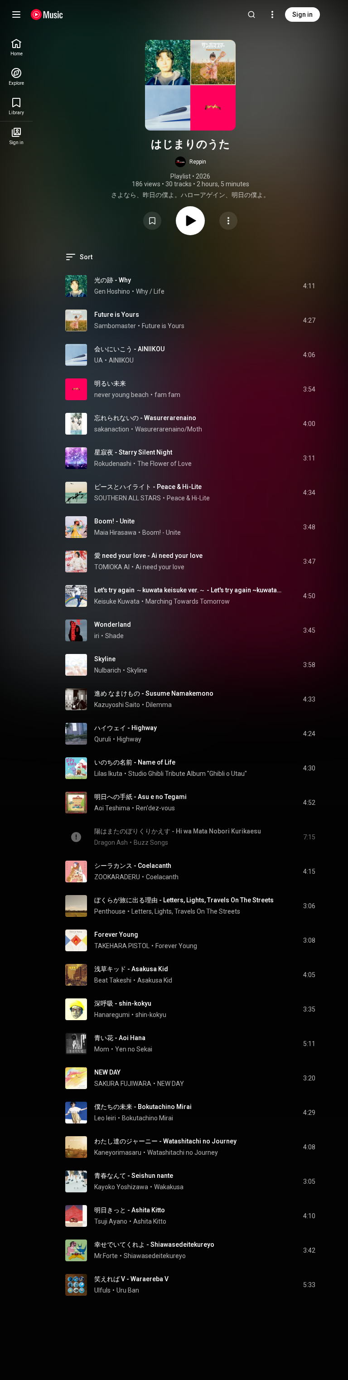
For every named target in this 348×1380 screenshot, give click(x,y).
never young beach (121, 394)
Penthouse (110, 911)
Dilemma (159, 704)
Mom (101, 1049)
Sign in (302, 14)
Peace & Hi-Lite (188, 498)
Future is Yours (116, 314)
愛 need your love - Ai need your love (148, 555)
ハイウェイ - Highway (125, 727)
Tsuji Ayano (110, 1221)
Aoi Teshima (112, 808)
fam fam (167, 394)
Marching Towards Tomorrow (187, 601)
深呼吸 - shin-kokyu (122, 1003)
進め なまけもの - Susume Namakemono (153, 693)
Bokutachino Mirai (147, 1118)
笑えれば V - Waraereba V (131, 1279)
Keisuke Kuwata (117, 601)
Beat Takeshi (112, 980)
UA (98, 360)
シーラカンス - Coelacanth (132, 865)
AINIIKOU (121, 360)
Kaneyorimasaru (117, 1152)
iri (96, 635)
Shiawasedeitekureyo (155, 1255)
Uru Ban (127, 1290)
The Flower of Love (164, 463)
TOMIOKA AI (112, 567)
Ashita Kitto (149, 1221)
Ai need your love (159, 567)
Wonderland (112, 624)
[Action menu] (228, 221)
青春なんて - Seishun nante (133, 1175)
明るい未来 (110, 383)
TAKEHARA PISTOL (122, 945)
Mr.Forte (106, 1255)
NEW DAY (107, 1072)
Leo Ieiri (105, 1118)
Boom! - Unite (114, 521)
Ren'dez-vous (155, 808)
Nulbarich (107, 670)
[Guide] (16, 14)
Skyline (105, 659)
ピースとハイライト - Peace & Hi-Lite (148, 486)
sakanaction (111, 429)
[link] (16, 47)
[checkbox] (309, 286)
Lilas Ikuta (108, 773)
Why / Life (150, 291)
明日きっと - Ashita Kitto (129, 1210)
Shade (114, 635)
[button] (190, 162)
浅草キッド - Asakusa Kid (131, 969)
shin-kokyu (150, 1014)
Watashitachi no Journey (182, 1152)
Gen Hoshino (112, 291)
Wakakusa (169, 1187)
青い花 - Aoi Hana (119, 1037)
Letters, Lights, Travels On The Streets (185, 911)
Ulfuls (102, 1290)
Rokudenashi (112, 463)
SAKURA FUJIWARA (122, 1083)
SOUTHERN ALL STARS (127, 498)
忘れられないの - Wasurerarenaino (145, 417)
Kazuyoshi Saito (117, 704)
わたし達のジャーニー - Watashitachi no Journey (165, 1141)
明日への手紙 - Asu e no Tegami (140, 796)
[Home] (47, 14)
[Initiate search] (251, 14)
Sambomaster (115, 325)
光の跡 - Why (112, 280)
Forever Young (116, 934)
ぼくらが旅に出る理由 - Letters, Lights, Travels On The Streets (184, 900)
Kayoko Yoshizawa (121, 1187)
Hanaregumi (112, 1014)
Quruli (102, 739)
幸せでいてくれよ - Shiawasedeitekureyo (154, 1244)
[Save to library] (152, 220)
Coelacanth (162, 877)
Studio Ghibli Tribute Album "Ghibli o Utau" (187, 773)
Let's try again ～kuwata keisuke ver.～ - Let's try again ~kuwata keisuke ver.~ (188, 590)
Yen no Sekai (133, 1049)
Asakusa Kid (154, 980)
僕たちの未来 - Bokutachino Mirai (143, 1106)
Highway (129, 739)
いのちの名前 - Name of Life (134, 762)
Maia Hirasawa (115, 532)
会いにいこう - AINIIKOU (129, 349)
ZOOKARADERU (117, 877)
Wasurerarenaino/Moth (168, 429)
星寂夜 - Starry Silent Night (133, 452)
